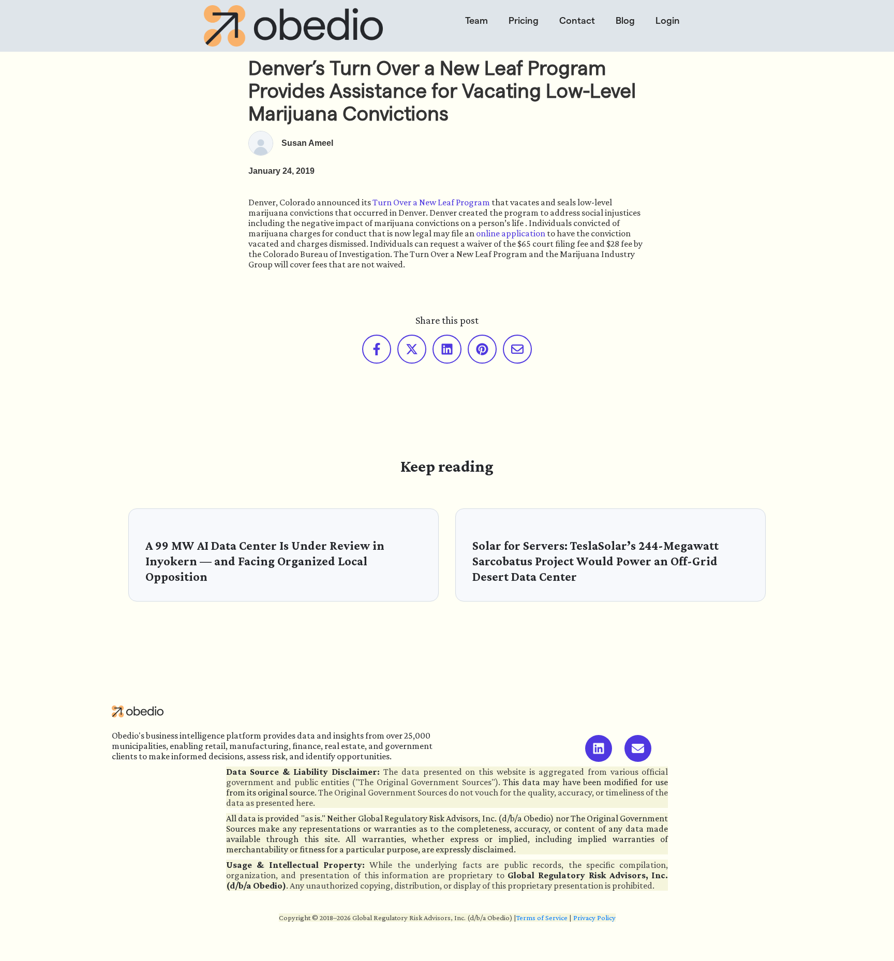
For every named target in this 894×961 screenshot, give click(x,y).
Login (667, 20)
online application (510, 233)
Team (476, 20)
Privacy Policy (594, 917)
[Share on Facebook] (376, 349)
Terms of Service (542, 917)
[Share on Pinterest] (482, 349)
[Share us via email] (517, 349)
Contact (577, 20)
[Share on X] (411, 349)
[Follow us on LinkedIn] (598, 748)
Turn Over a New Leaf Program (431, 202)
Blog (625, 20)
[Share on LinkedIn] (447, 349)
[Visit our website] (637, 748)
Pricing (524, 20)
